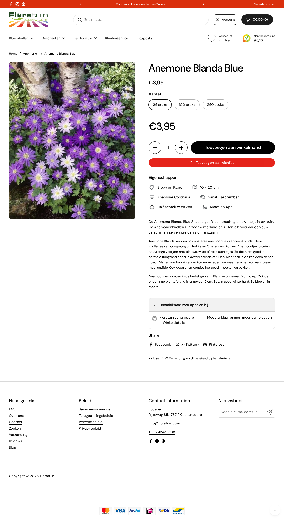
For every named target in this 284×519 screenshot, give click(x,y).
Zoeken (15, 428)
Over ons (16, 415)
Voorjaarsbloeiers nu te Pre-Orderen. (142, 4)
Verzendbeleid (91, 422)
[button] (257, 19)
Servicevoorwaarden (95, 409)
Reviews (15, 441)
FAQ (12, 409)
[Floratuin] (28, 19)
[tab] (172, 322)
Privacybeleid (90, 428)
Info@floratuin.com (164, 423)
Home (13, 54)
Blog (12, 447)
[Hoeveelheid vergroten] (181, 147)
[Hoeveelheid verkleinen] (155, 147)
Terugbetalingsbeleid (96, 415)
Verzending (177, 358)
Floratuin (47, 475)
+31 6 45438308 (162, 432)
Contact (15, 422)
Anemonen (31, 54)
